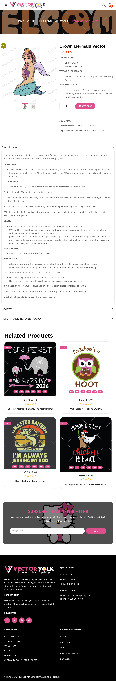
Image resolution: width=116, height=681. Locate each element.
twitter (14, 620)
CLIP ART (8, 650)
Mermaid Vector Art (100, 130)
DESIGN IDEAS (11, 655)
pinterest (29, 620)
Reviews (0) (8, 309)
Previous (5, 73)
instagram (22, 620)
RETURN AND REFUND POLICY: (21, 319)
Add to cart (85, 106)
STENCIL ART (10, 646)
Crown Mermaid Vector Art (77, 130)
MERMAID (61, 21)
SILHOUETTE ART (12, 641)
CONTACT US (66, 574)
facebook (7, 620)
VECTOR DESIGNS (39, 21)
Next (53, 73)
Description (9, 147)
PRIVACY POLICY (67, 579)
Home (20, 21)
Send (96, 531)
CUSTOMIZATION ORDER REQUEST (20, 660)
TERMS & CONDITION (70, 584)
